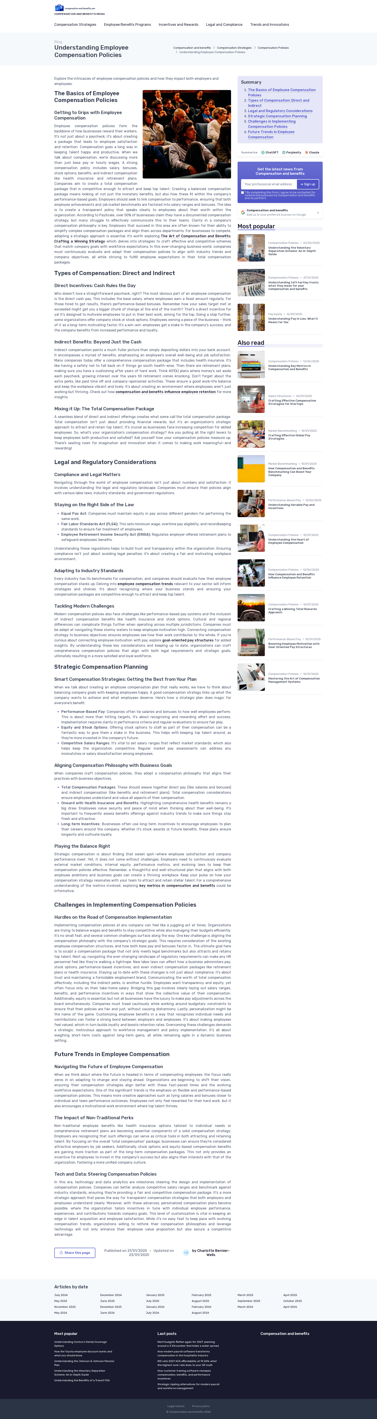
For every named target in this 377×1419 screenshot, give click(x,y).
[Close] (267, 716)
